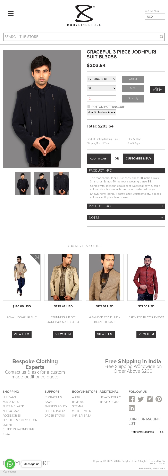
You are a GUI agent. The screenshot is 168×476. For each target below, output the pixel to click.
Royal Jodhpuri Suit (22, 317)
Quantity (133, 98)
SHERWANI (9, 397)
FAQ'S (48, 402)
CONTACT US (53, 397)
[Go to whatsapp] (10, 464)
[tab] (126, 170)
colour (133, 79)
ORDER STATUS (55, 415)
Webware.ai (159, 468)
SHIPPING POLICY (56, 406)
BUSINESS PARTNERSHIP (18, 429)
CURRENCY (152, 11)
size (133, 88)
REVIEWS (78, 402)
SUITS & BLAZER (13, 406)
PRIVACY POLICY (110, 397)
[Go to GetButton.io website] (9, 471)
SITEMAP (77, 406)
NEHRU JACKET (13, 411)
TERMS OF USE (109, 402)
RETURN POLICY (55, 411)
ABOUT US (79, 397)
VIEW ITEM (21, 334)
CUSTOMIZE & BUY (138, 158)
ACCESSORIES (12, 415)
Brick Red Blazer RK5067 (146, 317)
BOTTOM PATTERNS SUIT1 (108, 107)
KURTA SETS (11, 402)
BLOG (6, 434)
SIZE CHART (157, 89)
